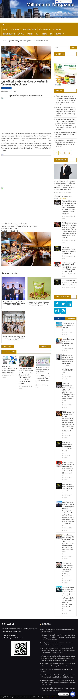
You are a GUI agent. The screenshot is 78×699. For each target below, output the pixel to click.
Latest (59, 318)
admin (17, 91)
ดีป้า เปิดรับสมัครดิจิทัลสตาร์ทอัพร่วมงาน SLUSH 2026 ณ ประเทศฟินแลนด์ (69, 283)
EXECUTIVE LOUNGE (9, 34)
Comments (71, 318)
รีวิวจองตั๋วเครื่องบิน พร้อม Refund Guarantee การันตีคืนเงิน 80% (68, 342)
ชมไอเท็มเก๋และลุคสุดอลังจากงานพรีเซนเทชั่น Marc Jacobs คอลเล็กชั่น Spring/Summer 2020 (9, 346)
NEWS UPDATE (6, 88)
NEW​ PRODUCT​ (59, 34)
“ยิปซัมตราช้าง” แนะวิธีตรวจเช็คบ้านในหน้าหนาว (45, 346)
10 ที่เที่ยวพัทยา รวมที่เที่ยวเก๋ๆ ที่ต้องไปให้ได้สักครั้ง (68, 325)
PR (51, 34)
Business (46, 624)
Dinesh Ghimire (51, 697)
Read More (62, 198)
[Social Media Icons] (57, 304)
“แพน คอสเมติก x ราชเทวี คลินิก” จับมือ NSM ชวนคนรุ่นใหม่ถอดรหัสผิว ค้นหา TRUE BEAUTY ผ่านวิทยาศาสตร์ (68, 570)
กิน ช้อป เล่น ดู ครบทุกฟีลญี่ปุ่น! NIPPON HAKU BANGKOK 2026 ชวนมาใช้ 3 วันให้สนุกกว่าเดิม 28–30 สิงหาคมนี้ (69, 267)
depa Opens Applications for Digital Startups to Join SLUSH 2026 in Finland (65, 134)
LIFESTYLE (21, 34)
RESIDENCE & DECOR (29, 29)
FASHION (30, 34)
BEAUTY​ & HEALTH (44, 29)
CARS (37, 34)
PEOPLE (44, 34)
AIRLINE (5, 29)
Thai (60, 1)
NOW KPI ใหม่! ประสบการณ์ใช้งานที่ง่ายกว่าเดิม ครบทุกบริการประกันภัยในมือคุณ (9, 369)
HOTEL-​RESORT (15, 29)
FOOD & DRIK (57, 29)
